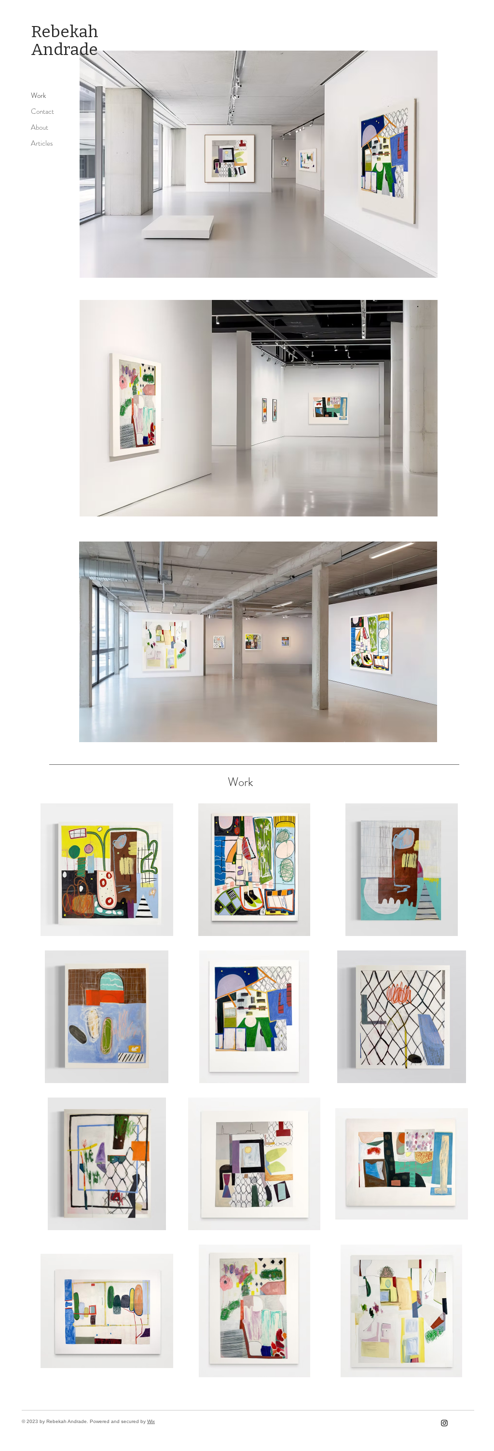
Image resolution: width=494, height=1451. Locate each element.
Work (38, 95)
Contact (42, 111)
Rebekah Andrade (64, 40)
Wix (151, 1421)
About (39, 127)
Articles (42, 143)
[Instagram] (444, 1423)
